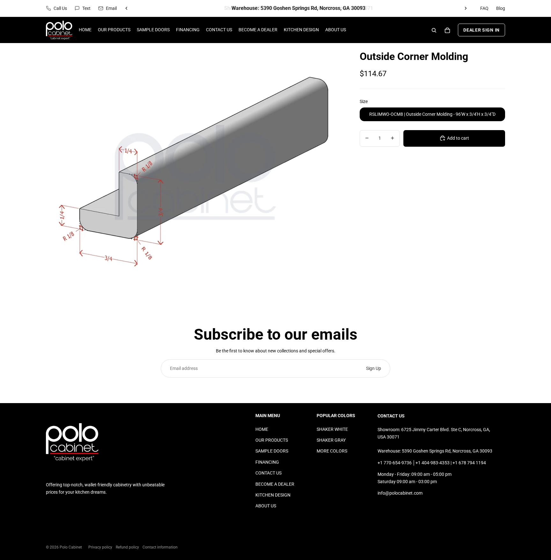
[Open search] (434, 30)
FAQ (484, 8)
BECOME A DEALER (274, 484)
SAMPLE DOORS (271, 450)
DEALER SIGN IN (481, 30)
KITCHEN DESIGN (272, 494)
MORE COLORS (332, 450)
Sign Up (373, 368)
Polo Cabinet (71, 547)
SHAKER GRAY (331, 440)
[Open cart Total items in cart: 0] (447, 30)
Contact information (160, 547)
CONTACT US (268, 472)
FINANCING (267, 462)
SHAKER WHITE (332, 429)
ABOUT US (265, 505)
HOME (261, 429)
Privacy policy (100, 547)
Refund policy (127, 547)
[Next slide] (466, 8)
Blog (500, 8)
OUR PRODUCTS (271, 440)
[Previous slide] (127, 8)
